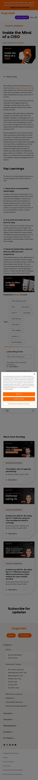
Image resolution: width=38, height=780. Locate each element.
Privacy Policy (9, 389)
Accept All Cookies (19, 399)
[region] (19, 390)
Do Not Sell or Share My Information (19, 403)
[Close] (34, 374)
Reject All (19, 394)
